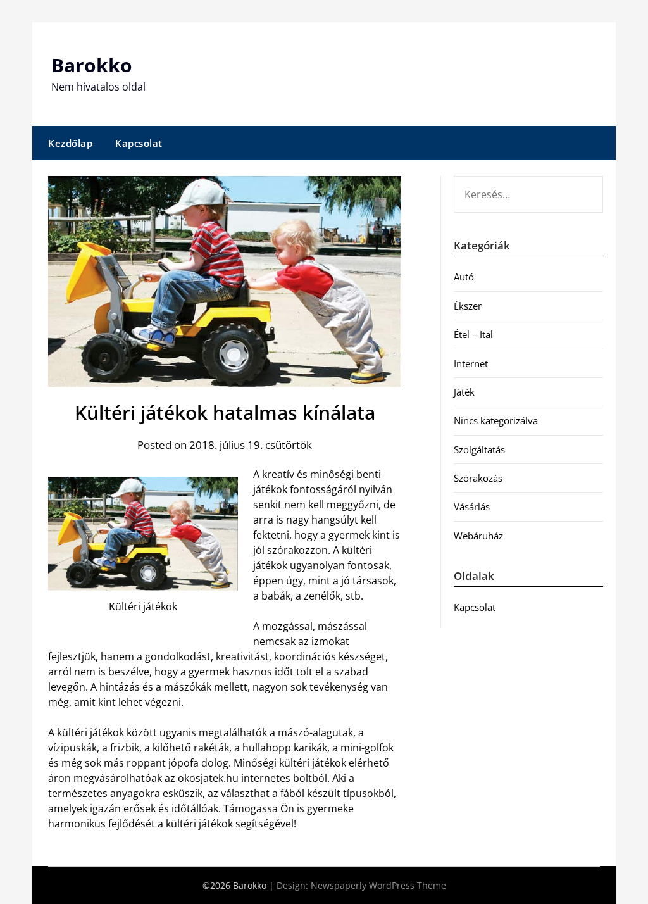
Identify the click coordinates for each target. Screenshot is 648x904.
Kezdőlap (70, 143)
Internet (471, 363)
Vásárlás (472, 506)
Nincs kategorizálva (496, 420)
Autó (464, 276)
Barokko (91, 65)
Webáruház (478, 535)
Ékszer (468, 305)
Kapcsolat (139, 143)
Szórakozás (478, 478)
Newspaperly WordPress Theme (378, 885)
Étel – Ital (473, 334)
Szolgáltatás (479, 449)
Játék (464, 392)
